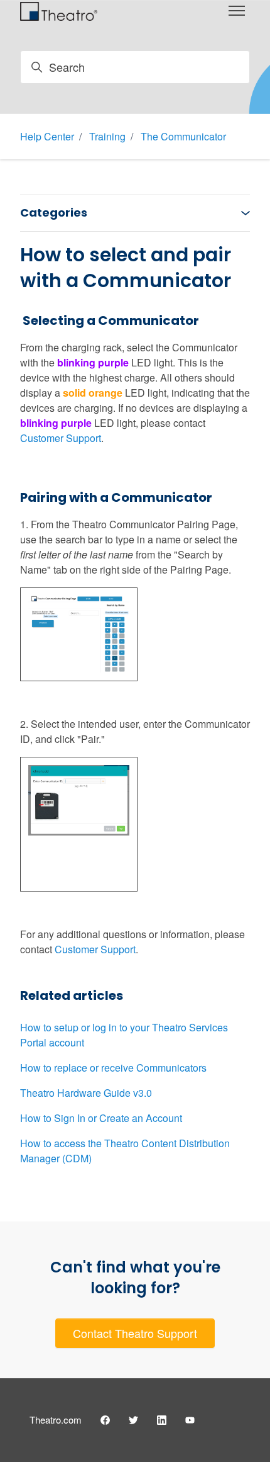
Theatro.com (56, 1419)
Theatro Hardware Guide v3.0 (86, 1092)
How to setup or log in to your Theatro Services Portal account (124, 1035)
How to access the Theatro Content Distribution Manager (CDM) (125, 1150)
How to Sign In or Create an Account (101, 1118)
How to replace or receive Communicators (113, 1067)
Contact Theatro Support (135, 1333)
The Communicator (183, 136)
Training (107, 136)
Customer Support (60, 438)
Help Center (47, 136)
